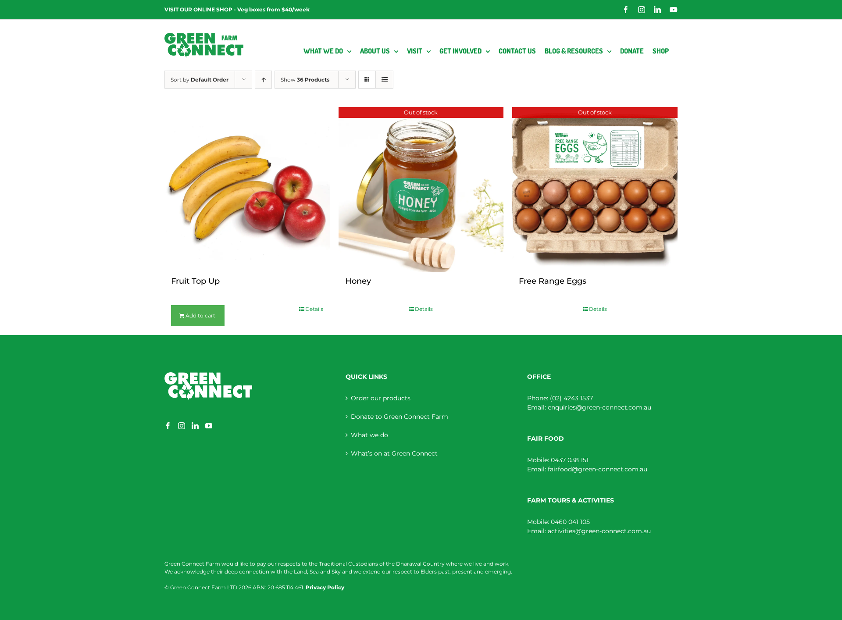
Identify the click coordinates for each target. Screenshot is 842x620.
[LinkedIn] (195, 425)
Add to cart (200, 315)
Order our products (380, 398)
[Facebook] (167, 425)
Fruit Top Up (195, 281)
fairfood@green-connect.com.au (597, 469)
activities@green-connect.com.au (599, 531)
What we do (369, 435)
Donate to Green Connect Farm (399, 416)
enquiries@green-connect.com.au (599, 407)
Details (314, 309)
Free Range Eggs (552, 281)
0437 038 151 (570, 460)
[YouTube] (208, 425)
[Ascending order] (263, 80)
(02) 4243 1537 (571, 398)
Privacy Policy (325, 587)
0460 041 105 (570, 522)
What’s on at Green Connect (394, 453)
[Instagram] (181, 425)
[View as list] (384, 79)
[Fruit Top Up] (247, 189)
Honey (358, 281)
